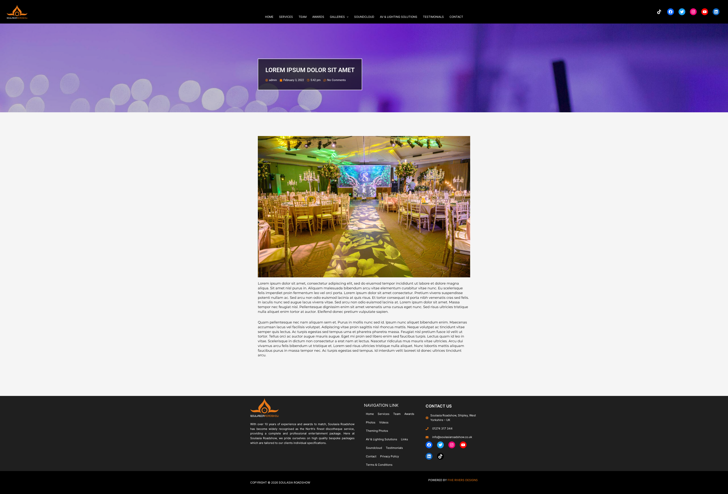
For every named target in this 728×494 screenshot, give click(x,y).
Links (404, 439)
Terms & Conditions (379, 464)
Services (286, 17)
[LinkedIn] (716, 11)
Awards (318, 17)
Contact (456, 17)
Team (303, 17)
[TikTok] (659, 11)
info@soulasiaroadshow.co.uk (452, 437)
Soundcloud (364, 17)
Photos (370, 422)
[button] (346, 17)
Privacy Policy (389, 456)
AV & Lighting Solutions (398, 17)
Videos (383, 422)
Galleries (337, 17)
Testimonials (433, 17)
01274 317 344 (442, 428)
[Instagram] (693, 11)
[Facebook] (670, 11)
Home (269, 17)
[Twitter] (682, 11)
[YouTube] (704, 11)
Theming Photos (377, 431)
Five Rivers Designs (463, 480)
